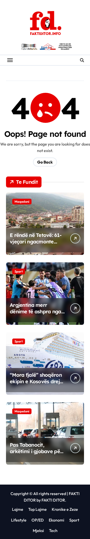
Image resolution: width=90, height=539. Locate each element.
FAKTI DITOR (53, 500)
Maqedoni (21, 201)
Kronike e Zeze (65, 509)
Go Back (45, 162)
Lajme (17, 509)
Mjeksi (38, 530)
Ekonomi (56, 520)
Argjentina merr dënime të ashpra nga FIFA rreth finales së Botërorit (35, 315)
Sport (18, 271)
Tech (53, 530)
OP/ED (38, 520)
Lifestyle (18, 520)
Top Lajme (37, 509)
